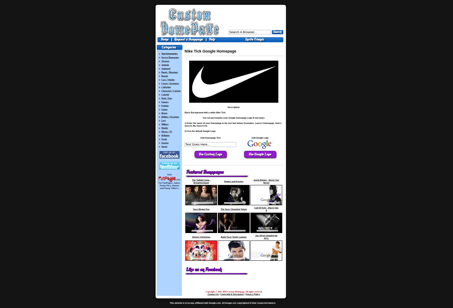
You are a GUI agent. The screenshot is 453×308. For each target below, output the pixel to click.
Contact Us (213, 294)
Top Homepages (169, 54)
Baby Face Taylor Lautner (234, 237)
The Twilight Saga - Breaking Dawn (201, 181)
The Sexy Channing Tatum (234, 209)
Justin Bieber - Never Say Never (266, 181)
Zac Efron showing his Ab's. (266, 237)
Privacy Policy (253, 294)
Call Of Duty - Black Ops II (266, 209)
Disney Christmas (201, 237)
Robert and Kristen (233, 181)
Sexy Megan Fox (201, 209)
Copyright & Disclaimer (232, 294)
